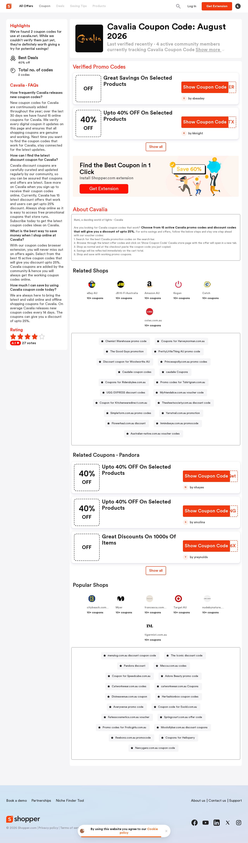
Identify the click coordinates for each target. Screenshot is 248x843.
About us (198, 800)
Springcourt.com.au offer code (183, 717)
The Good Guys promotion (127, 351)
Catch (206, 293)
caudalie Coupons (177, 372)
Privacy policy (48, 827)
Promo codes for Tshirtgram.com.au (182, 382)
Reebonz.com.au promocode (133, 737)
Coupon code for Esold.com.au (177, 707)
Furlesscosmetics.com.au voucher (128, 717)
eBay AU (92, 293)
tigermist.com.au (156, 635)
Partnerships (41, 800)
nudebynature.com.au (216, 607)
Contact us (217, 800)
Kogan (177, 293)
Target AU (180, 607)
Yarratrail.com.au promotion (183, 413)
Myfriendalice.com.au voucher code (182, 392)
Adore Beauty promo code (181, 676)
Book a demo (16, 800)
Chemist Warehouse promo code (125, 341)
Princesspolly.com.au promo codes (185, 361)
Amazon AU (152, 293)
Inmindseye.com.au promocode (179, 423)
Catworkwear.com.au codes (129, 686)
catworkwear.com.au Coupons (179, 686)
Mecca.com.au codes (173, 666)
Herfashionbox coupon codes (180, 696)
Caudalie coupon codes (136, 372)
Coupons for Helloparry (180, 737)
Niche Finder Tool (70, 800)
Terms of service (72, 827)
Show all (156, 146)
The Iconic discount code (186, 655)
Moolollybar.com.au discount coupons (184, 727)
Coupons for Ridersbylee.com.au (125, 382)
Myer (119, 607)
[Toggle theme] (238, 6)
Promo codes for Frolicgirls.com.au (124, 727)
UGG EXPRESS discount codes (126, 392)
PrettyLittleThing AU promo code (179, 351)
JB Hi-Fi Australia (127, 293)
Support (235, 800)
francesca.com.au (156, 607)
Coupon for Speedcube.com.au (131, 676)
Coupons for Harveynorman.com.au (183, 341)
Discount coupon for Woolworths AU (126, 361)
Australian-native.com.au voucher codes (155, 433)
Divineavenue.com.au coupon (129, 696)
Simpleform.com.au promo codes (130, 413)
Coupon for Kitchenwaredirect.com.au (123, 403)
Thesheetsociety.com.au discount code (186, 403)
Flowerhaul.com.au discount (129, 423)
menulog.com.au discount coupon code (132, 655)
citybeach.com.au (98, 607)
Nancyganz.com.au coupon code (155, 748)
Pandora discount (134, 666)
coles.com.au (153, 320)
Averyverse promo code (128, 707)
